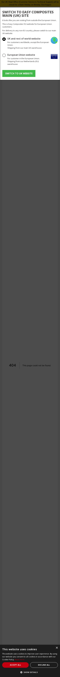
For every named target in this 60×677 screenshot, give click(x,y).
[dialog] (30, 661)
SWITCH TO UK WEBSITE (18, 73)
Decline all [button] (44, 665)
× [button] (57, 648)
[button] (30, 672)
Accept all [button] (15, 665)
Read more (19, 659)
